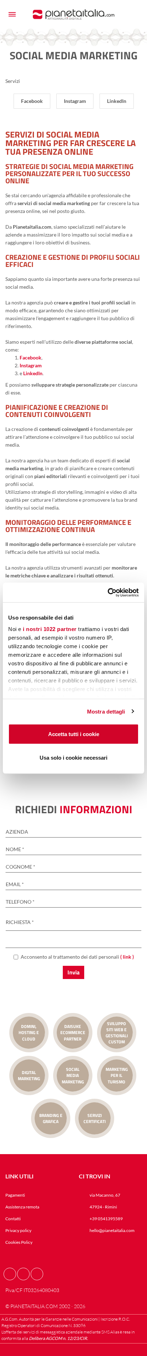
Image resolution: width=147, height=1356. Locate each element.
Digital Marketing (29, 1075)
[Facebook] (10, 1274)
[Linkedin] (37, 1274)
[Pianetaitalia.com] (73, 14)
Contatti (13, 1218)
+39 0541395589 (106, 1218)
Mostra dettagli (106, 711)
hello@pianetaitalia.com (112, 1230)
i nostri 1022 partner (50, 629)
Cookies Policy (18, 1242)
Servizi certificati (94, 1118)
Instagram (31, 365)
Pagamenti (15, 1195)
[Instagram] (23, 1274)
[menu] (12, 14)
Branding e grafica (50, 1118)
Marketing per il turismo (117, 1075)
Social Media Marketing (73, 1075)
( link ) (127, 957)
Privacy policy (18, 1230)
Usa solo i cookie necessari (73, 757)
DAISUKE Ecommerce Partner (72, 1032)
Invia (73, 972)
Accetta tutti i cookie (73, 734)
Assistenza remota (22, 1207)
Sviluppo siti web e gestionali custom (117, 1032)
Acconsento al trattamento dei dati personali (77, 957)
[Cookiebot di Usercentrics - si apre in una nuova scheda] (107, 592)
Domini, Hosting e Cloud (29, 1032)
